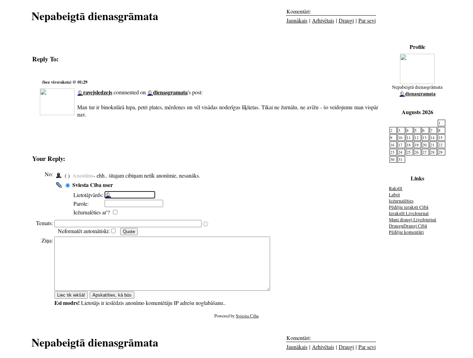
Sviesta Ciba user (92, 185)
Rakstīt (395, 188)
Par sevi (367, 20)
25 (409, 152)
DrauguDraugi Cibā (408, 226)
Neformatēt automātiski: (84, 231)
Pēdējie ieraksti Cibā (408, 207)
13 (424, 137)
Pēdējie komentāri (406, 232)
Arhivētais (323, 20)
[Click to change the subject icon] (205, 224)
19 (416, 144)
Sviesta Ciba (247, 316)
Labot (394, 194)
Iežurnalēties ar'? (92, 212)
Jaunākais (296, 20)
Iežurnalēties (401, 201)
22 (440, 144)
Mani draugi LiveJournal (412, 219)
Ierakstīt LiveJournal (409, 213)
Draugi (346, 20)
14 (432, 137)
